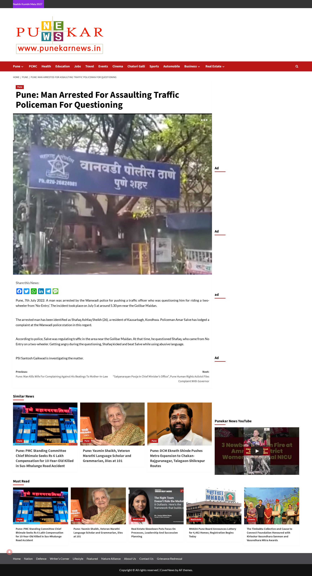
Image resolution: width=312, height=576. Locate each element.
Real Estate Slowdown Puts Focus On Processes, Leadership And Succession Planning (154, 532)
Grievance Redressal (169, 558)
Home (17, 558)
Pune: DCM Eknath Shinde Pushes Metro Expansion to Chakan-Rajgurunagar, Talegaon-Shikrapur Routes (177, 458)
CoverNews (167, 570)
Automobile (171, 66)
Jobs (77, 66)
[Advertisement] (257, 199)
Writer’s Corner (59, 558)
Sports (154, 66)
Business (190, 66)
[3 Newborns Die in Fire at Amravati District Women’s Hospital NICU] (257, 451)
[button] (297, 66)
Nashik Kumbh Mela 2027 (27, 4)
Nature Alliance (111, 558)
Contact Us (146, 558)
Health (46, 66)
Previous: (62, 374)
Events (103, 66)
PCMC (33, 66)
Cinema (117, 66)
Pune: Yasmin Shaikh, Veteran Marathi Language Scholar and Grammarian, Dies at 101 (107, 455)
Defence (41, 558)
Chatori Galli (136, 66)
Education (62, 66)
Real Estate (213, 66)
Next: (161, 376)
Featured (92, 558)
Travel (89, 66)
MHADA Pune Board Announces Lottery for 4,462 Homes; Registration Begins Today (212, 532)
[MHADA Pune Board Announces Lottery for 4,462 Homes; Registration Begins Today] (213, 505)
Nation (28, 558)
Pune (16, 66)
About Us (130, 558)
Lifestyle (78, 558)
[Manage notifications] (9, 552)
